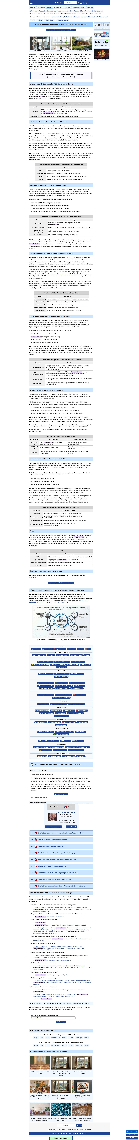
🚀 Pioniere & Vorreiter (71, 747)
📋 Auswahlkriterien (61, 667)
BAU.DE (59, 3)
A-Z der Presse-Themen (51, 14)
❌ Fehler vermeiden (82, 722)
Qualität (39, 20)
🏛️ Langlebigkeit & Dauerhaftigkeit (61, 697)
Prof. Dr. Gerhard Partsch (39, 797)
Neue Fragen (74, 11)
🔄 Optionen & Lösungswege (62, 661)
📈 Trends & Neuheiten (78, 740)
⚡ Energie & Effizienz (43, 704)
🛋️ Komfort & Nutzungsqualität (45, 685)
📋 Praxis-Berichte (42, 756)
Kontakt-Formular (71, 827)
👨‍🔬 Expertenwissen (47, 649)
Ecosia (64, 1037)
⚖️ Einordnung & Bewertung (58, 664)
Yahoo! (86, 1037)
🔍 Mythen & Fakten (85, 664)
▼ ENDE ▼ (132, 1138)
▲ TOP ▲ (132, 1135)
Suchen (79, 1125)
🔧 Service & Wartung (69, 710)
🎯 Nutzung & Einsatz (81, 710)
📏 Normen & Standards (45, 750)
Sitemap (70, 1129)
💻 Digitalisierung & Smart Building (75, 704)
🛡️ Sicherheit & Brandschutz (58, 704)
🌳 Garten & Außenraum (61, 683)
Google (36, 1037)
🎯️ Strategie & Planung (76, 655)
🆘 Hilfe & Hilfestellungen (68, 722)
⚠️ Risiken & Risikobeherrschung (40, 664)
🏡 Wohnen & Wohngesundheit (46, 683)
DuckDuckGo (55, 1037)
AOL (47, 1037)
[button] (61, 794)
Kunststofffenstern (73, 126)
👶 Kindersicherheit (79, 685)
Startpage (79, 1037)
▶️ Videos (87, 649)
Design (55, 17)
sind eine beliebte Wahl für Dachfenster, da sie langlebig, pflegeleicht (60, 925)
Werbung (90, 7)
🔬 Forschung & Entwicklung (41, 747)
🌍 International (81, 756)
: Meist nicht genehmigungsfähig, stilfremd (52, 975)
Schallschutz (49, 20)
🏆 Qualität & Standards (62, 655)
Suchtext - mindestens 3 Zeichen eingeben (45, 1015)
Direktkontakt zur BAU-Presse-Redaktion (61, 583)
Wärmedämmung (62, 20)
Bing (42, 1037)
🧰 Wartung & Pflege (60, 713)
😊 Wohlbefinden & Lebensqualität (64, 685)
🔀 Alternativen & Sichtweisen (45, 661)
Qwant (71, 1037)
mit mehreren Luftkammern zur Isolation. (52, 960)
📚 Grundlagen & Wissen (39, 655)
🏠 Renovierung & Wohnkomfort (63, 694)
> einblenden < (132, 1132)
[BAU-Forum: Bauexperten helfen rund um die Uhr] (31, 11)
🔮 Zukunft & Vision (84, 747)
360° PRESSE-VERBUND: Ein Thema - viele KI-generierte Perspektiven (58, 602)
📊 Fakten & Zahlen (65, 740)
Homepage (78, 7)
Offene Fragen (85, 11)
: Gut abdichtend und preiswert (49, 917)
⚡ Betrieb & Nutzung (56, 710)
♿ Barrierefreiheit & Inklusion (77, 683)
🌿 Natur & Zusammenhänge (61, 734)
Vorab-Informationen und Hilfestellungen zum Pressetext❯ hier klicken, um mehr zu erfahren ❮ (62, 75)
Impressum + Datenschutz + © (69, 1133)
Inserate (58, 7)
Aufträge (68, 7)
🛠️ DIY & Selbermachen (54, 722)
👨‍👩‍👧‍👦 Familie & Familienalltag (46, 688)
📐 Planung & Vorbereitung (42, 710)
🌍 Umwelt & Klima (80, 731)
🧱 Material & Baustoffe (79, 694)
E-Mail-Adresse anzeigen (53, 827)
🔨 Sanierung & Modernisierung (45, 694)
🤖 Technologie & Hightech (57, 747)
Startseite (52, 1129)
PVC (32, 20)
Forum (44, 11)
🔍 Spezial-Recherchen (54, 756)
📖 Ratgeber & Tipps (44, 740)
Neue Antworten (62, 11)
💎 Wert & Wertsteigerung (77, 673)
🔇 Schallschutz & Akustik (59, 750)
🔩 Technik (87, 655)
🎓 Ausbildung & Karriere (68, 756)
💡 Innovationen (72, 649)
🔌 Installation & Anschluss (61, 716)
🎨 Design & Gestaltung (77, 688)
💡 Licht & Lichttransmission (75, 750)
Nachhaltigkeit (101, 17)
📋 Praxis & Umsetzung (41, 722)
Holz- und (43, 999)
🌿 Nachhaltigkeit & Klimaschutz (45, 731)
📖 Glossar (80, 649)
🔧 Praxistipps (50, 655)
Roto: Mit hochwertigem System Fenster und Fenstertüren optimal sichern (61, 1073)
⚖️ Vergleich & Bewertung (78, 661)
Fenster (76, 17)
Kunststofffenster (88, 17)
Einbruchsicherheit (63, 274)
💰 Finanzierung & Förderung (61, 673)
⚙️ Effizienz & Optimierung (61, 676)
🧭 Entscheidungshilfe (72, 664)
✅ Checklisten (54, 740)
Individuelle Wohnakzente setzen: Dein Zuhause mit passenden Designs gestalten (40, 1097)
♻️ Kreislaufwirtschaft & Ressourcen (65, 731)
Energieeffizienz (65, 17)
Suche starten (61, 1022)
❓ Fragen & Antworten (59, 649)
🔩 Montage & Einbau (61, 725)
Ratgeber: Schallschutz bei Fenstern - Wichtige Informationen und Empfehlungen (61, 1097)
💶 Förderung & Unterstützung (75, 713)
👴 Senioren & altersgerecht (62, 688)
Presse (49, 7)
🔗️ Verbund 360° (36, 649)
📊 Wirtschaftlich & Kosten (45, 673)
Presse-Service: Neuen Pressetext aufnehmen (61, 30)
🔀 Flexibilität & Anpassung (46, 713)
